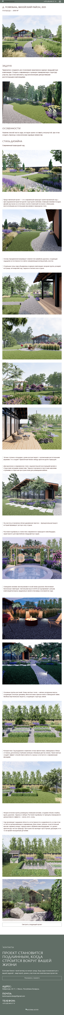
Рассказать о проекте (32, 978)
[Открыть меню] (60, 1)
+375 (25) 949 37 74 (50, 1)
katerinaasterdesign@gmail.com (13, 996)
